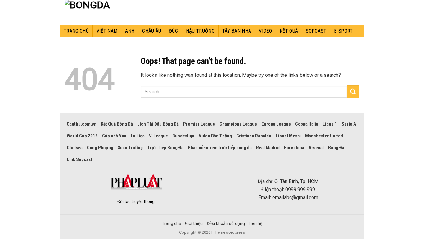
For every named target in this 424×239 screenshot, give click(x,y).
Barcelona (294, 147)
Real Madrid (268, 147)
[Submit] (353, 91)
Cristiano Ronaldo (253, 136)
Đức (173, 31)
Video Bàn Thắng (215, 136)
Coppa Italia (306, 124)
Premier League (199, 124)
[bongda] (92, 12)
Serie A (348, 124)
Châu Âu (151, 31)
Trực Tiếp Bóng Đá (165, 147)
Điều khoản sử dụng (226, 223)
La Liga (138, 136)
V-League (158, 136)
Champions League (238, 124)
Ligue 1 (330, 124)
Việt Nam (107, 31)
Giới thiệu (194, 223)
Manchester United (324, 136)
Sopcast (316, 31)
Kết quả (289, 31)
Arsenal (316, 147)
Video (265, 31)
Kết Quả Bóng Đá (117, 124)
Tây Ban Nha (236, 31)
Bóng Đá (336, 147)
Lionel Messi (288, 136)
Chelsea (75, 147)
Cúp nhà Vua (114, 136)
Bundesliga (183, 136)
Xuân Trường (130, 147)
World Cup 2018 (82, 136)
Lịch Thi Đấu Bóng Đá (158, 124)
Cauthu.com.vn (82, 124)
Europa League (276, 124)
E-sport (343, 31)
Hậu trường (200, 31)
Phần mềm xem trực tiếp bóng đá (220, 147)
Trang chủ (76, 31)
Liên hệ (255, 223)
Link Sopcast (79, 159)
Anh (129, 31)
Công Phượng (100, 147)
